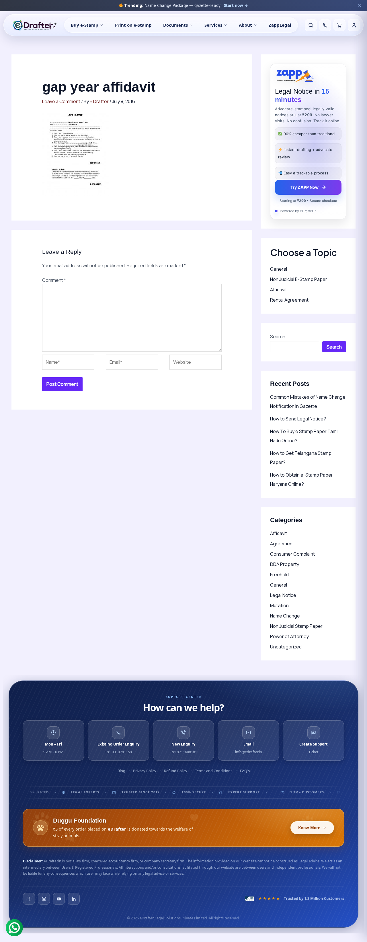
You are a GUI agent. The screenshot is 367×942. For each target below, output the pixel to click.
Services (213, 25)
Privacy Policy (144, 770)
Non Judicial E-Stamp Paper (298, 279)
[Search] (311, 25)
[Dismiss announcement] (360, 5)
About (245, 25)
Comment (54, 280)
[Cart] (339, 25)
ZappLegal (280, 25)
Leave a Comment (61, 101)
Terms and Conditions (213, 770)
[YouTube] (59, 899)
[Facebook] (29, 899)
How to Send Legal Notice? (298, 419)
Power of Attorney (289, 636)
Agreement (282, 543)
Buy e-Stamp (84, 25)
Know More (309, 827)
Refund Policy (175, 770)
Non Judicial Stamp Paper (296, 626)
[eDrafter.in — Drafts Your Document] (34, 25)
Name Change (285, 616)
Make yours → (246, 5)
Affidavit (278, 289)
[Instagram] (44, 899)
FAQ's (245, 770)
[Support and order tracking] (325, 25)
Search (277, 336)
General (278, 269)
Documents (175, 25)
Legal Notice (283, 595)
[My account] (354, 25)
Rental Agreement (289, 300)
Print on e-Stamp (133, 25)
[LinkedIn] (74, 899)
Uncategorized (286, 647)
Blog (121, 770)
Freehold (279, 574)
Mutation (279, 605)
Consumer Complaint (292, 554)
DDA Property (284, 564)
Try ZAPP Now (308, 187)
